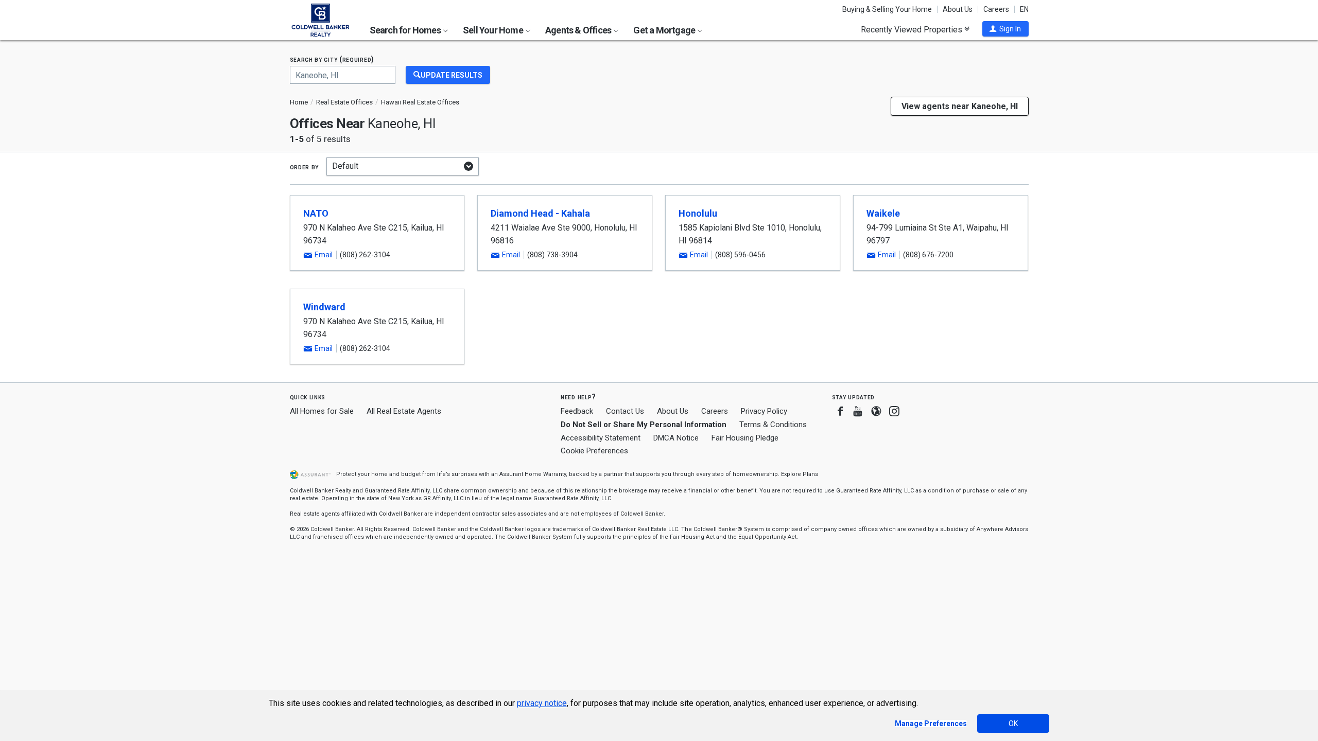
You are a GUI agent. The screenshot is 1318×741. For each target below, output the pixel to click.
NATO (315, 213)
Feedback (577, 411)
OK (1013, 723)
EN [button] (1024, 9)
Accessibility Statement (600, 438)
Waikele (883, 213)
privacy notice (542, 703)
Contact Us (625, 411)
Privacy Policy (764, 411)
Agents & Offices (579, 30)
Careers (996, 9)
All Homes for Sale (322, 411)
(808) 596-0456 (740, 255)
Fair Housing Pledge (745, 438)
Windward (324, 307)
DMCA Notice (676, 438)
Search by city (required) (332, 59)
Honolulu (698, 213)
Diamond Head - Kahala (540, 213)
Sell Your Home (494, 30)
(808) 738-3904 (552, 255)
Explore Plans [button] (799, 474)
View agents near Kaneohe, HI (959, 106)
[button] (1005, 29)
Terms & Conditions (773, 424)
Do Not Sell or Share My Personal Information (643, 424)
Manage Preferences (931, 723)
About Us (958, 9)
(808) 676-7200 (928, 255)
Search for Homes (406, 30)
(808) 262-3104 (365, 255)
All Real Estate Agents (404, 411)
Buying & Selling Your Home (887, 9)
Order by (304, 167)
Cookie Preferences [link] (594, 450)
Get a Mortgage (665, 30)
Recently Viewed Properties (912, 29)
